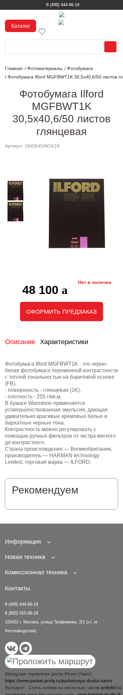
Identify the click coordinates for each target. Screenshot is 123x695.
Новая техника (25, 557)
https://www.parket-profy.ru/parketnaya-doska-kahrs (58, 680)
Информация (23, 541)
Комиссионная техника (36, 572)
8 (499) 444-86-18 (62, 4)
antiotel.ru (111, 687)
